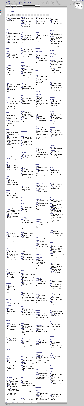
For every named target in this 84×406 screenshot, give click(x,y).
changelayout (8, 299)
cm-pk (22, 306)
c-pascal (7, 17)
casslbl (7, 176)
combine (37, 136)
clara (22, 208)
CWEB (51, 353)
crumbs (51, 194)
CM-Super (22, 308)
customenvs (52, 336)
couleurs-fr (52, 86)
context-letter (38, 314)
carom (7, 139)
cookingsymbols (38, 395)
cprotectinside (52, 127)
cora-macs (52, 56)
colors (37, 113)
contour (37, 372)
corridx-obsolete (52, 82)
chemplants (8, 395)
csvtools (51, 263)
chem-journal (8, 353)
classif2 (22, 219)
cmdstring (22, 340)
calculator (8, 56)
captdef (7, 112)
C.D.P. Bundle (8, 19)
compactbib (37, 190)
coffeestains (38, 57)
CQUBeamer (52, 136)
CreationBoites (52, 150)
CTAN (9, 7)
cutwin (51, 341)
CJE (21, 184)
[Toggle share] (0, 7)
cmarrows (22, 320)
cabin (7, 26)
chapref (7, 312)
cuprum (51, 308)
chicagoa (22, 62)
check (7, 337)
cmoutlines (23, 362)
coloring (37, 105)
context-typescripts (39, 356)
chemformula (8, 374)
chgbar (22, 53)
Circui (22, 154)
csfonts (51, 216)
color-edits (37, 80)
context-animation (39, 254)
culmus (51, 303)
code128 (37, 29)
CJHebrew (22, 186)
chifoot (22, 71)
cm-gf (22, 294)
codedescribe (38, 36)
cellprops (8, 258)
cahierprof (8, 35)
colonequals (38, 73)
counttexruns (52, 97)
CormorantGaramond (53, 71)
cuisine (51, 301)
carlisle (7, 129)
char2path (8, 320)
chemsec (22, 20)
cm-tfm (22, 311)
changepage (8, 305)
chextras (22, 50)
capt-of (7, 107)
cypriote (51, 376)
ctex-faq (51, 293)
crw (50, 197)
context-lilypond (38, 318)
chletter (22, 95)
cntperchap (37, 22)
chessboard (23, 41)
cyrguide (51, 379)
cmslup (22, 375)
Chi (22, 83)
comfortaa (37, 146)
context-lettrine (38, 316)
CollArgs (37, 59)
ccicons (7, 232)
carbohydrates (8, 120)
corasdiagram (52, 60)
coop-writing (52, 33)
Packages (12, 7)
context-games (38, 294)
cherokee (22, 34)
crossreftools (52, 181)
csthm (51, 247)
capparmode (8, 105)
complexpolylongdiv (39, 199)
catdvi (7, 194)
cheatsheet (8, 335)
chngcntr (22, 97)
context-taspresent (39, 345)
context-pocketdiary (39, 328)
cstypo (51, 250)
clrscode (22, 273)
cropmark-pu (52, 169)
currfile (51, 312)
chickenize (23, 68)
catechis (7, 196)
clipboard (22, 253)
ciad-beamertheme (24, 131)
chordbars (22, 104)
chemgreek (8, 380)
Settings (80, 0)
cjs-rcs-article (23, 203)
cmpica (22, 365)
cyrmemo (51, 391)
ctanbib (51, 283)
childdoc (22, 73)
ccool (7, 237)
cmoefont (22, 356)
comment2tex (38, 171)
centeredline (8, 273)
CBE (7, 212)
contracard (37, 374)
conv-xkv (37, 379)
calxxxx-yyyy (8, 90)
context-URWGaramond (39, 359)
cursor (51, 321)
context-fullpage (38, 292)
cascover (8, 162)
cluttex (22, 285)
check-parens (8, 339)
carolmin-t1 (8, 136)
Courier (51, 102)
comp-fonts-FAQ (38, 185)
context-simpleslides (39, 339)
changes (7, 308)
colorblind (37, 83)
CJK (21, 188)
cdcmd (7, 245)
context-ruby (38, 332)
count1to (51, 89)
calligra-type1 (8, 69)
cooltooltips (52, 30)
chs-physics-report (24, 119)
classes (22, 210)
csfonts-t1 (51, 219)
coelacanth (37, 54)
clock (22, 258)
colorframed (38, 99)
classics (22, 215)
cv (50, 344)
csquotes (51, 234)
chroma (22, 109)
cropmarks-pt (52, 171)
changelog (8, 302)
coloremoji (37, 96)
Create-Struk (52, 145)
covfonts (51, 116)
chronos (22, 113)
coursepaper (52, 111)
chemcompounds (9, 363)
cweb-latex (52, 357)
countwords (52, 99)
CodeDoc (37, 39)
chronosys (23, 117)
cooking (37, 390)
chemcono (8, 366)
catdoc (7, 192)
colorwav (37, 126)
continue (37, 369)
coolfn (51, 20)
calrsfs (7, 83)
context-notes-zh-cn (39, 325)
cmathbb (22, 325)
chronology (23, 111)
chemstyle (22, 25)
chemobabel (8, 388)
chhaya (22, 55)
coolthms (51, 27)
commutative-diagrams (39, 183)
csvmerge (51, 256)
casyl (7, 178)
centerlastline (8, 275)
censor (7, 271)
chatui (7, 327)
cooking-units (38, 392)
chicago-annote (23, 60)
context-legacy (38, 312)
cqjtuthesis (52, 133)
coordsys (51, 40)
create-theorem (52, 147)
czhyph (51, 395)
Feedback (35, 402)
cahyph (7, 38)
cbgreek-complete (9, 218)
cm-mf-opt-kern (23, 304)
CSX (50, 265)
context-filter (38, 284)
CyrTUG (51, 393)
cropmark (51, 167)
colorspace (37, 117)
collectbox (37, 67)
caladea (7, 41)
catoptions (8, 198)
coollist (51, 22)
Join (76, 0)
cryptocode (52, 199)
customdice (52, 333)
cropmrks (51, 173)
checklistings (8, 349)
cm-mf (22, 299)
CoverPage (52, 113)
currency (51, 310)
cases (7, 164)
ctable (51, 268)
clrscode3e (23, 276)
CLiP (22, 250)
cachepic (7, 29)
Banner (47, 14)
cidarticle (22, 136)
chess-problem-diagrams (25, 38)
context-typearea (38, 354)
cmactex (22, 315)
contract (37, 376)
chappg (7, 310)
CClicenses (8, 235)
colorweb (37, 128)
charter (7, 325)
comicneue (37, 148)
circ (21, 143)
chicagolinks (23, 65)
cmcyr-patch (23, 333)
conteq (37, 245)
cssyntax (51, 242)
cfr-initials (8, 288)
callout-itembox (9, 71)
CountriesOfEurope (53, 94)
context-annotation (39, 257)
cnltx (22, 396)
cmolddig (22, 359)
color (36, 78)
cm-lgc (22, 296)
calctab (7, 51)
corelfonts (51, 63)
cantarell (7, 100)
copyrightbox (52, 53)
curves (51, 327)
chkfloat (22, 87)
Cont (37, 247)
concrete (37, 225)
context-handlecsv (39, 301)
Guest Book (9, 402)
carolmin (7, 133)
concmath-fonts (38, 219)
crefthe (51, 153)
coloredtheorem (38, 94)
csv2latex (51, 253)
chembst (7, 360)
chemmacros (8, 382)
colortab (37, 119)
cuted (51, 339)
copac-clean (52, 42)
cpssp (51, 129)
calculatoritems (9, 58)
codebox (37, 34)
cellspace (8, 261)
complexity (37, 197)
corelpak (51, 66)
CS (51, 245)
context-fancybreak (39, 282)
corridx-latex (52, 79)
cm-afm (22, 292)
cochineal (37, 24)
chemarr (7, 356)
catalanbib (8, 183)
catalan (7, 181)
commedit (37, 164)
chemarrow (8, 358)
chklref (22, 90)
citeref (22, 173)
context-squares (38, 341)
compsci (37, 204)
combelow (37, 133)
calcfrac (7, 48)
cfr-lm (7, 290)
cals (7, 85)
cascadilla (8, 158)
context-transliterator (39, 352)
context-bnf (37, 259)
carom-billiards (8, 142)
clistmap (22, 256)
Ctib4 (51, 296)
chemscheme (8, 398)
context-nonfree (38, 323)
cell (7, 256)
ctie (50, 298)
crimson (51, 156)
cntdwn (37, 17)
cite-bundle (23, 168)
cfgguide (7, 285)
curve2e (51, 325)
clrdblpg (22, 270)
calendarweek (8, 65)
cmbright (22, 328)
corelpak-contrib (52, 69)
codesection (38, 48)
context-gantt (38, 297)
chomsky (22, 102)
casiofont (8, 166)
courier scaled (52, 104)
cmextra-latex (23, 344)
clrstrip (22, 279)
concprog (37, 223)
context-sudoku (38, 343)
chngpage (22, 99)
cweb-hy (51, 355)
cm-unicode (23, 313)
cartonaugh (8, 145)
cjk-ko (22, 197)
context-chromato (38, 264)
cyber (51, 365)
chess (22, 36)
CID (21, 134)
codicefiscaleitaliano (39, 51)
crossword (52, 187)
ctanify (51, 285)
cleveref (22, 236)
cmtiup (22, 382)
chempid (7, 392)
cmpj (22, 367)
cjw (21, 206)
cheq (22, 32)
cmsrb (22, 377)
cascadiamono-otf (9, 155)
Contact (21, 402)
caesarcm (8, 32)
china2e (22, 76)
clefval (22, 234)
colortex (37, 124)
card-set (7, 124)
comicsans (37, 151)
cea (7, 253)
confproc (37, 237)
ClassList (22, 221)
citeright (22, 176)
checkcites (8, 341)
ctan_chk (51, 280)
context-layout (38, 310)
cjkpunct (22, 200)
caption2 (7, 117)
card (7, 122)
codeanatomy (38, 32)
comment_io (38, 174)
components (38, 202)
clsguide (22, 282)
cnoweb (22, 398)
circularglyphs (23, 156)
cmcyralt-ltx (23, 338)
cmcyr (22, 330)
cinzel (22, 140)
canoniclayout (8, 97)
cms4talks (22, 370)
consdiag (37, 240)
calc (7, 43)
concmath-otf (38, 221)
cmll (21, 354)
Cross (51, 185)
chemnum (8, 385)
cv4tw (51, 346)
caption (7, 114)
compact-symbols (38, 188)
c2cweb (7, 21)
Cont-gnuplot (38, 299)
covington (51, 120)
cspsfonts (51, 232)
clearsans (22, 232)
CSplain (51, 230)
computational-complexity (40, 207)
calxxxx (7, 88)
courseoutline (52, 109)
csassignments (52, 209)
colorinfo (37, 102)
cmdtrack (22, 342)
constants (37, 243)
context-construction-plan (40, 276)
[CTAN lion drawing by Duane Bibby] (79, 10)
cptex (51, 131)
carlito (7, 131)
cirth (21, 158)
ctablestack (52, 271)
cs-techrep (52, 206)
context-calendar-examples (40, 261)
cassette (7, 168)
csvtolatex (51, 261)
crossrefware (52, 183)
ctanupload (52, 287)
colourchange (38, 130)
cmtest (22, 380)
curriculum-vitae (52, 314)
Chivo (22, 85)
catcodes (8, 190)
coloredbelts (38, 91)
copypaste (52, 50)
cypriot (51, 373)
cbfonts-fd (8, 215)
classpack (22, 223)
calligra (7, 67)
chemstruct (23, 23)
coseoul (51, 84)
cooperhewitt (52, 36)
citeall (22, 170)
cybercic (51, 368)
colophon (37, 75)
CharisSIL (8, 323)
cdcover (7, 248)
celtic (7, 269)
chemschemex (23, 17)
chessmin (22, 46)
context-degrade (38, 280)
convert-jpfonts (38, 387)
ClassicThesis (23, 217)
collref (37, 70)
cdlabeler (8, 250)
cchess (7, 230)
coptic (51, 45)
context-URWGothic (39, 361)
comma (37, 153)
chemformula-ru (9, 377)
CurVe (51, 323)
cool (50, 18)
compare (37, 192)
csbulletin (51, 213)
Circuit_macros (23, 152)
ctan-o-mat (52, 278)
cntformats (37, 20)
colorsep (37, 115)
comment (37, 166)
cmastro (22, 323)
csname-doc (52, 228)
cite (21, 166)
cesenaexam (8, 283)
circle (22, 145)
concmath (37, 217)
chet (21, 48)
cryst (51, 203)
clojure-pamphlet (24, 261)
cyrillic (51, 382)
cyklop (51, 371)
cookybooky (38, 397)
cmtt (21, 384)
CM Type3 (22, 290)
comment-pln (38, 169)
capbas (7, 102)
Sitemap (15, 402)
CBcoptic (8, 209)
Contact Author (28, 402)
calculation (8, 53)
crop (51, 165)
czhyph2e (51, 397)
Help (83, 0)
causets (7, 207)
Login (73, 0)
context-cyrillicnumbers (39, 278)
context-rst (37, 330)
